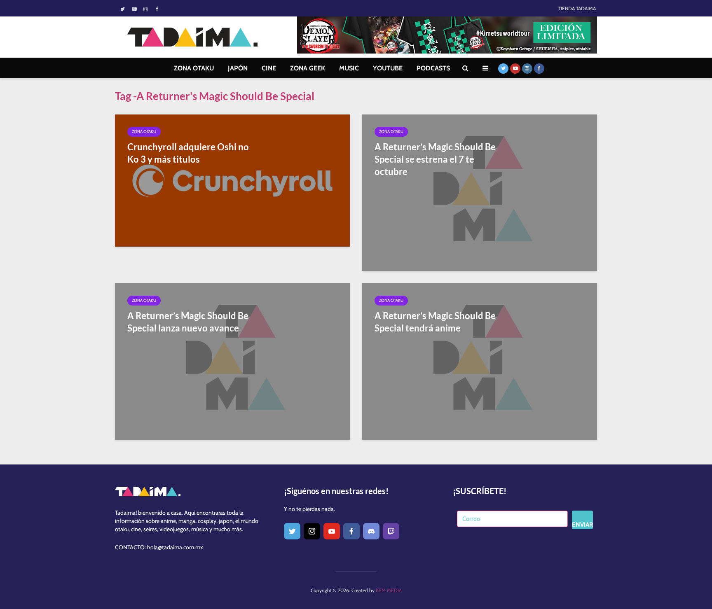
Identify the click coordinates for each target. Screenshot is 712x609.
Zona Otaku (144, 131)
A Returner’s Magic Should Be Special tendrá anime (435, 322)
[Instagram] (312, 531)
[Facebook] (351, 531)
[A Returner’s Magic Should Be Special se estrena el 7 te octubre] (479, 192)
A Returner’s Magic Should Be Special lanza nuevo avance (187, 322)
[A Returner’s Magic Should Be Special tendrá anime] (479, 361)
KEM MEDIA (389, 590)
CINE (269, 68)
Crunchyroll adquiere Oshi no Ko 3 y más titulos (188, 153)
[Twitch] (391, 531)
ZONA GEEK (307, 68)
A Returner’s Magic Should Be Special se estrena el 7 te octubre (435, 159)
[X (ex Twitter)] (292, 531)
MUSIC (349, 68)
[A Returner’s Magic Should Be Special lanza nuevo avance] (232, 361)
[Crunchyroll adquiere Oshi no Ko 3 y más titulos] (232, 180)
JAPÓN (238, 68)
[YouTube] (331, 531)
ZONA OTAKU (194, 68)
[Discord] (371, 531)
